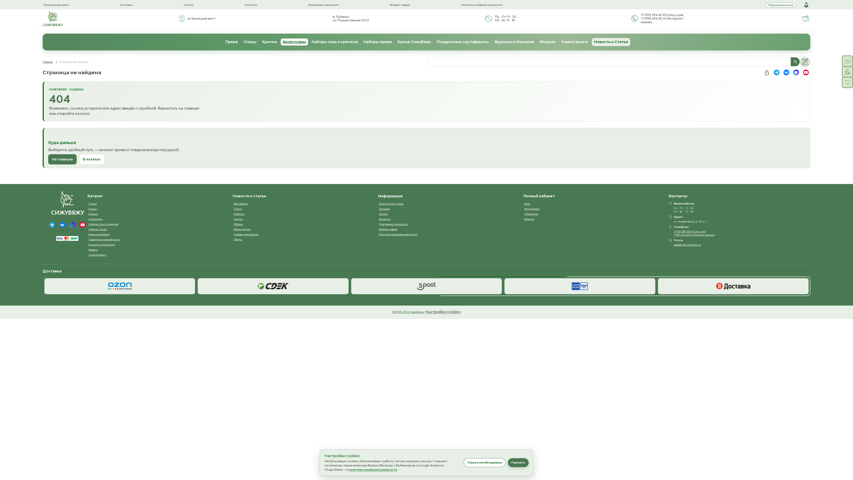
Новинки (239, 213)
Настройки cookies (442, 312)
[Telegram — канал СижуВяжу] (776, 72)
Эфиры (238, 239)
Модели (547, 42)
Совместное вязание (246, 234)
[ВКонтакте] (62, 225)
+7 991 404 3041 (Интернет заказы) (694, 234)
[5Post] (426, 286)
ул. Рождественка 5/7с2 (351, 20)
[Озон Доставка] (119, 286)
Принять (518, 462)
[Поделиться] (766, 72)
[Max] (72, 225)
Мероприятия (242, 229)
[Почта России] (579, 286)
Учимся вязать (574, 42)
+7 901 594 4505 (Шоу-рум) (690, 231)
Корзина (529, 219)
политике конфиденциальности (373, 469)
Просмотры (531, 213)
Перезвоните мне (780, 5)
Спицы (250, 42)
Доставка (126, 4)
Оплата (188, 4)
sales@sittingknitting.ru (687, 244)
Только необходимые (484, 462)
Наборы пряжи (378, 42)
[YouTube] (83, 225)
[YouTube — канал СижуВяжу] (805, 72)
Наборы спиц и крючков (335, 42)
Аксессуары (294, 42)
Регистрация (532, 208)
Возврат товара (400, 4)
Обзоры (238, 224)
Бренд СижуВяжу (414, 42)
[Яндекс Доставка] (733, 286)
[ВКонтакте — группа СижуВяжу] (786, 72)
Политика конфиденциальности (481, 4)
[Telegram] (52, 225)
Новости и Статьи (611, 42)
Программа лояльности (323, 4)
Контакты (251, 4)
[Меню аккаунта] (806, 5)
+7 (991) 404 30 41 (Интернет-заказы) (662, 20)
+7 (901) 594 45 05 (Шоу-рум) (662, 15)
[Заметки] (805, 62)
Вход (527, 203)
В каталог (92, 159)
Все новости (241, 203)
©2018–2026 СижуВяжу (408, 312)
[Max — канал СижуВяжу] (796, 72)
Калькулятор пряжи (56, 4)
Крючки (269, 42)
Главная (48, 61)
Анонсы (238, 219)
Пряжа (231, 42)
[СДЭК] (273, 286)
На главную (62, 159)
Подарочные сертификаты (462, 42)
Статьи (238, 208)
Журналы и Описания (514, 42)
